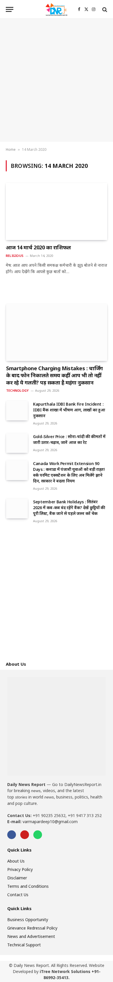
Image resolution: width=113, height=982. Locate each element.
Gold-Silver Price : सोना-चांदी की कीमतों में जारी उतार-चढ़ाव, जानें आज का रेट (69, 439)
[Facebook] (11, 834)
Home (11, 149)
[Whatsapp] (37, 834)
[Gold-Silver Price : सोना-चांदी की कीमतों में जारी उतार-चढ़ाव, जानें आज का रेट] (17, 443)
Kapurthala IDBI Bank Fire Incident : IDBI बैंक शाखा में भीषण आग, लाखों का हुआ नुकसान (69, 409)
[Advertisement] (56, 80)
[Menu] (9, 9)
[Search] (104, 9)
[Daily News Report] (56, 9)
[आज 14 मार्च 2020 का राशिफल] (56, 211)
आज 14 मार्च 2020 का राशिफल (38, 247)
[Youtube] (24, 834)
